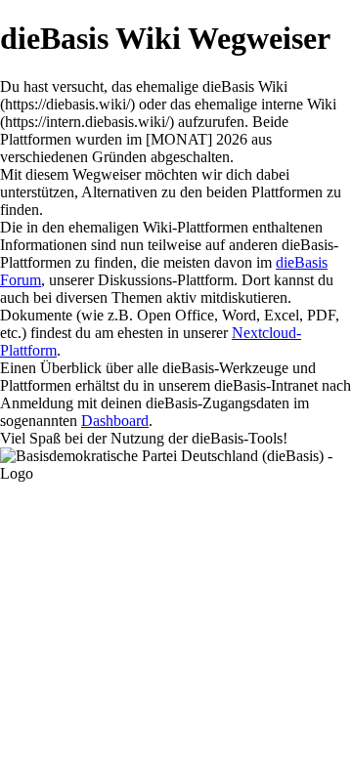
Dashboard (115, 420)
